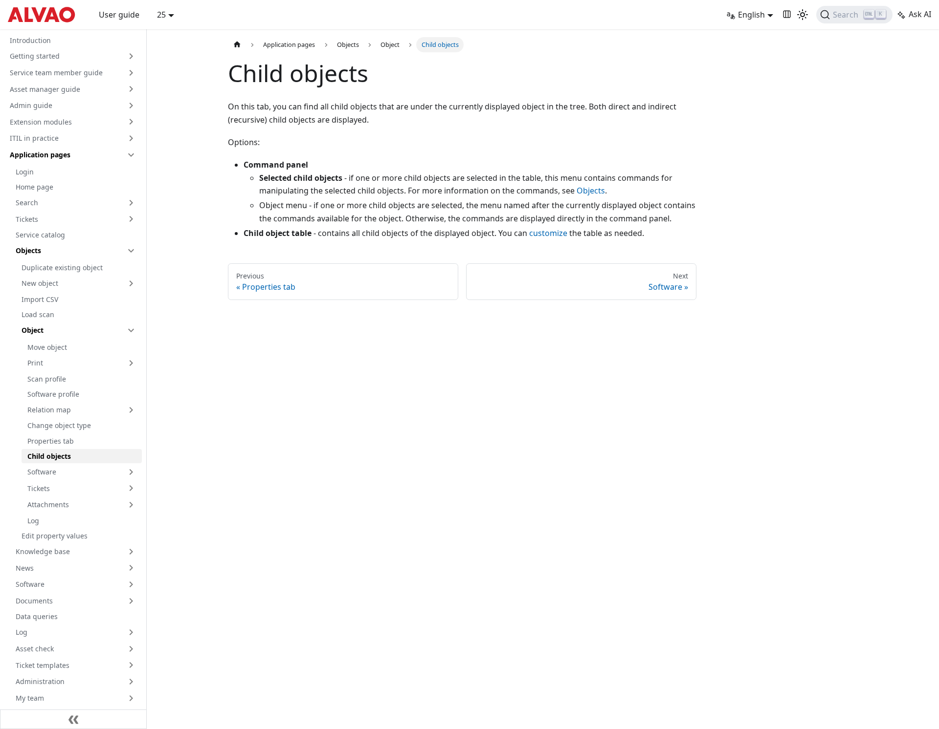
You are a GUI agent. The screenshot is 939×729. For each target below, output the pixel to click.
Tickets (27, 219)
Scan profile (46, 379)
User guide (119, 14)
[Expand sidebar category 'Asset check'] (131, 649)
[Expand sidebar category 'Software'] (131, 472)
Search (27, 202)
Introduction (30, 40)
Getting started (35, 56)
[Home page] (237, 44)
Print (35, 362)
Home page (34, 187)
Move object (47, 347)
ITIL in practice (34, 138)
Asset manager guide (45, 89)
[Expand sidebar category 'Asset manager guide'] (131, 89)
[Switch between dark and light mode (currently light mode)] (802, 14)
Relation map (49, 409)
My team (30, 698)
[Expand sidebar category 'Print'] (131, 363)
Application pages (40, 154)
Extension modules (41, 122)
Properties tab (50, 441)
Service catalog (40, 234)
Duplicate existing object (62, 267)
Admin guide (31, 105)
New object (40, 283)
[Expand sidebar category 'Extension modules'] (131, 121)
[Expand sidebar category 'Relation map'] (131, 410)
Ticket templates (42, 665)
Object (33, 330)
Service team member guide (56, 72)
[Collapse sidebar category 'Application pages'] (131, 155)
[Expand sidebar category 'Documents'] (131, 601)
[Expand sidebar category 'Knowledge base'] (131, 551)
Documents (34, 600)
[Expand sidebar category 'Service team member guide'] (131, 73)
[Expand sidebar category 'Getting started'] (131, 56)
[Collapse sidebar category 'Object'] (131, 330)
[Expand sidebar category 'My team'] (131, 698)
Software (41, 471)
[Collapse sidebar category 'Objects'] (131, 250)
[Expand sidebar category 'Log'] (131, 632)
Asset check (35, 648)
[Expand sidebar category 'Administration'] (131, 681)
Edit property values (55, 535)
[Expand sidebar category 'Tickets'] (131, 219)
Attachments (48, 504)
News (25, 568)
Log (33, 520)
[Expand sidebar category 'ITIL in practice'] (131, 138)
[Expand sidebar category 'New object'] (131, 283)
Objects (28, 250)
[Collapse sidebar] (73, 719)
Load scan (38, 314)
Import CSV (40, 299)
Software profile (53, 394)
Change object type (59, 425)
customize (548, 233)
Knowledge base (43, 551)
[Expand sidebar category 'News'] (131, 568)
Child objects (49, 456)
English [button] (751, 14)
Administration (40, 681)
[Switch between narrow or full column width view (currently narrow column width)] (787, 14)
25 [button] (161, 14)
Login (25, 171)
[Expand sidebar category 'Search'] (131, 203)
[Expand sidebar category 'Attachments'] (131, 505)
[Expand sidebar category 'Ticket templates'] (131, 665)
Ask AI (920, 14)
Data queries (37, 616)
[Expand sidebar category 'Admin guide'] (131, 105)
